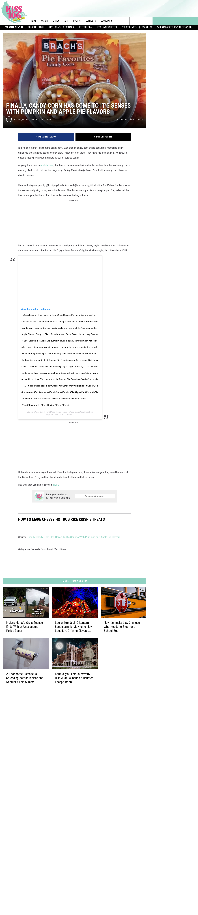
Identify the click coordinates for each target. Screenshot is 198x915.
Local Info (106, 21)
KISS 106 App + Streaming (61, 27)
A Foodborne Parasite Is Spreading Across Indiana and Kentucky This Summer (24, 678)
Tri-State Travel (36, 27)
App (66, 21)
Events (77, 21)
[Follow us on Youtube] (149, 21)
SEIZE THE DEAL (86, 27)
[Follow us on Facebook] (133, 21)
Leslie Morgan (18, 119)
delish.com (47, 165)
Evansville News (38, 549)
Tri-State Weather (14, 27)
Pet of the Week (129, 27)
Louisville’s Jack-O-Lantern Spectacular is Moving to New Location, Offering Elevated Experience (74, 627)
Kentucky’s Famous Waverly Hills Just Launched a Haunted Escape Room (74, 678)
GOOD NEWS (147, 27)
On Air (44, 21)
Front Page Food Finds (55, 412)
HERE (56, 484)
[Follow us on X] (141, 21)
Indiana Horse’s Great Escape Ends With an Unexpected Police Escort (24, 627)
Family (50, 549)
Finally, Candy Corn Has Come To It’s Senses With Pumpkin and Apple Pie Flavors (74, 537)
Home (33, 21)
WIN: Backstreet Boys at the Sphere (175, 27)
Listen (56, 21)
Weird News (60, 549)
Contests (91, 21)
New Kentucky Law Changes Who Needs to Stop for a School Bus (122, 627)
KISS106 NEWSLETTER (107, 27)
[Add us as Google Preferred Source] (125, 21)
